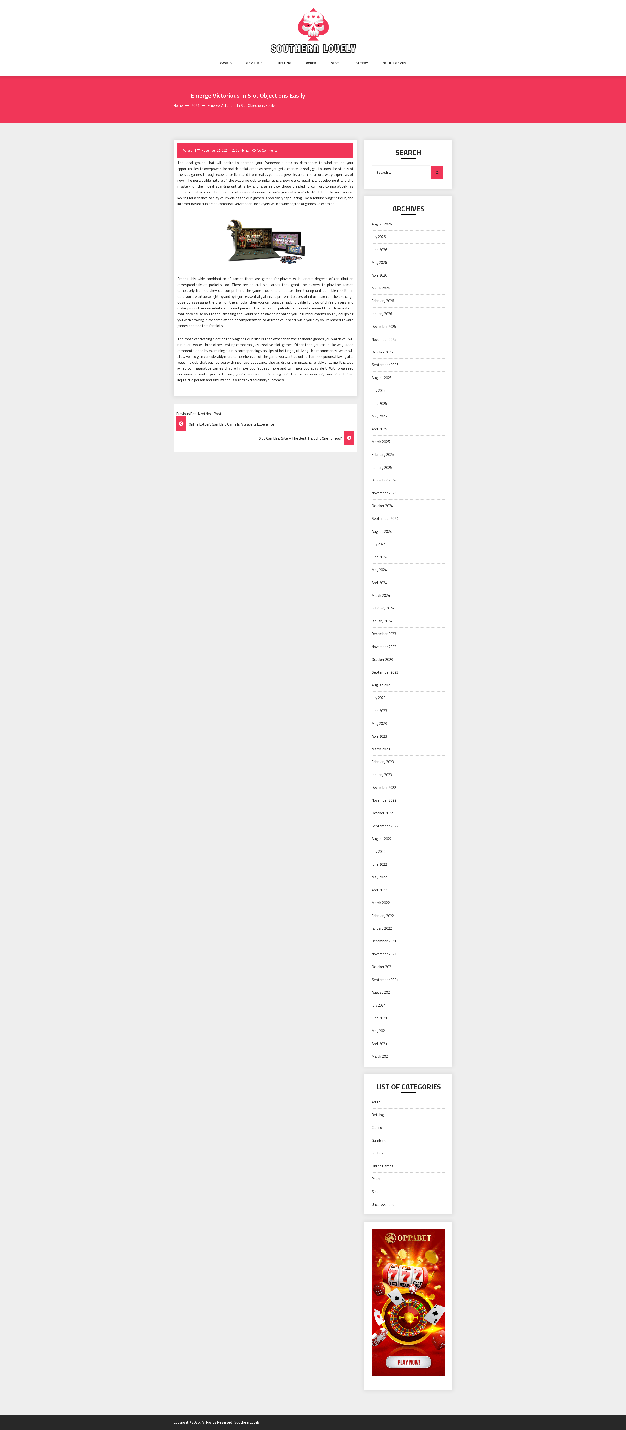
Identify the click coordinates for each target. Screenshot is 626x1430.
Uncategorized (383, 1204)
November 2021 (384, 954)
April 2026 (379, 275)
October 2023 (382, 659)
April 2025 (379, 429)
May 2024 (379, 570)
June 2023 (379, 711)
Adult (376, 1102)
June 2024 (379, 557)
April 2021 (379, 1043)
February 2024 (383, 608)
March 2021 (381, 1056)
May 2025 (379, 416)
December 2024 (384, 480)
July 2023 (379, 698)
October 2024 (382, 506)
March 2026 (381, 288)
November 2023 (384, 647)
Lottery (361, 63)
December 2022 (384, 787)
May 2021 (379, 1031)
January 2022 (382, 928)
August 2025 (382, 378)
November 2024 (384, 493)
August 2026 (382, 224)
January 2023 (382, 775)
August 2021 (382, 992)
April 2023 (379, 736)
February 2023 (383, 762)
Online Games (394, 63)
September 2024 (385, 518)
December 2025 (384, 326)
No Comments (267, 150)
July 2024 (379, 544)
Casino (226, 63)
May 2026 (379, 262)
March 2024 (381, 595)
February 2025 (383, 454)
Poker (311, 63)
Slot (335, 63)
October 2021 (382, 967)
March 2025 (381, 442)
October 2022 (382, 813)
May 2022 (379, 877)
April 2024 (379, 583)
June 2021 (379, 1018)
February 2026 (383, 301)
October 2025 (382, 352)
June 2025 (379, 403)
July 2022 (379, 851)
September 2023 (385, 672)
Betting (284, 63)
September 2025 (385, 365)
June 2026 (379, 250)
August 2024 (382, 531)
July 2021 (379, 1005)
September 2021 (385, 979)
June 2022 (379, 864)
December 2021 (384, 941)
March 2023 (381, 749)
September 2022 (385, 826)
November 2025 (384, 339)
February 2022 (383, 915)
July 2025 (379, 390)
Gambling (254, 63)
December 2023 (384, 634)
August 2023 (382, 685)
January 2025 (382, 467)
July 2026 (379, 237)
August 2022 (382, 839)
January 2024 (382, 621)
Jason (190, 150)
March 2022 (381, 903)
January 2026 (382, 314)
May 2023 (379, 723)
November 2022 (384, 800)
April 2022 (379, 890)
